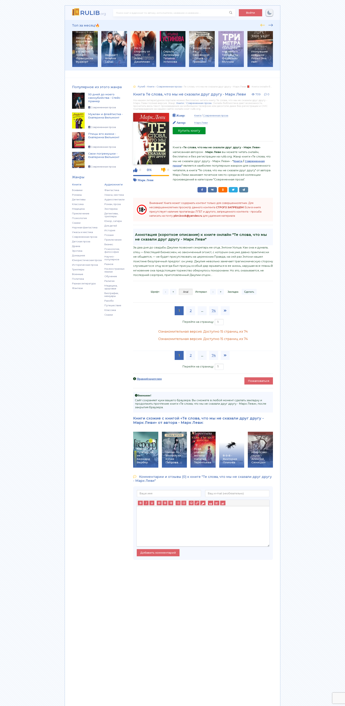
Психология (79, 218)
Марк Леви (145, 179)
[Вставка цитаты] (210, 503)
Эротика (77, 250)
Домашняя (78, 255)
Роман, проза (112, 204)
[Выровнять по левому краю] (159, 503)
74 (214, 311)
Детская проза (81, 241)
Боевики (77, 190)
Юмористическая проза (87, 260)
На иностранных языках (114, 270)
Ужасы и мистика (82, 232)
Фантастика (111, 190)
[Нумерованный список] (183, 503)
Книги (180, 103)
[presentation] (262, 24)
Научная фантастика (84, 227)
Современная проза (84, 236)
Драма (76, 246)
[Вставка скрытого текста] (222, 503)
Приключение (80, 213)
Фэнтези (77, 288)
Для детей (110, 225)
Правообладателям (149, 378)
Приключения (112, 239)
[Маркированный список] (178, 503)
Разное (108, 264)
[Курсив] (146, 503)
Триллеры (78, 269)
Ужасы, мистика (114, 194)
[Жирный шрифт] (140, 503)
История (109, 230)
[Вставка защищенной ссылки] (202, 503)
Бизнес (108, 244)
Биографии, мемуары (111, 294)
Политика (78, 278)
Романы (77, 194)
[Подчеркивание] (151, 503)
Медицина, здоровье (111, 287)
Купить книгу (189, 131)
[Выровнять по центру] (164, 503)
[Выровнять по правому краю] (170, 503)
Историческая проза (85, 264)
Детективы (79, 199)
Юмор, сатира (113, 221)
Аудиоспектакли (114, 199)
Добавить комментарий (158, 552)
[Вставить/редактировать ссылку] (196, 503)
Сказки (76, 222)
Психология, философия (112, 250)
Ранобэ (109, 300)
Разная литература (84, 283)
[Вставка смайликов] (191, 503)
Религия (109, 280)
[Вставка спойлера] (216, 503)
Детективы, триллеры (111, 215)
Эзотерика (111, 208)
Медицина (78, 208)
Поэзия (109, 235)
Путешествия (112, 305)
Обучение (110, 276)
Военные (77, 274)
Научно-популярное (111, 258)
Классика (78, 204)
